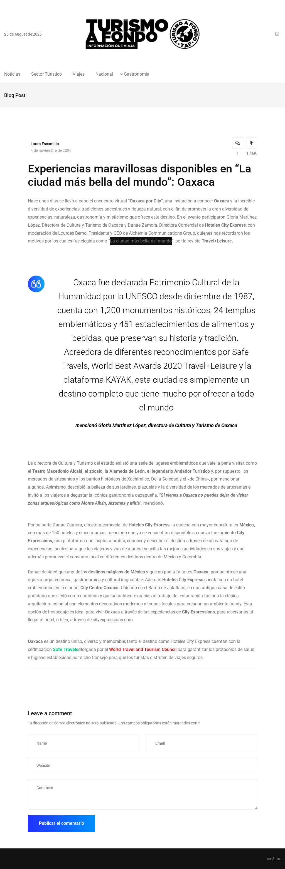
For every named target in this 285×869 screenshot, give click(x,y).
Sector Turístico (46, 74)
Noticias (12, 74)
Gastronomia (136, 74)
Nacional (104, 74)
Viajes (79, 74)
